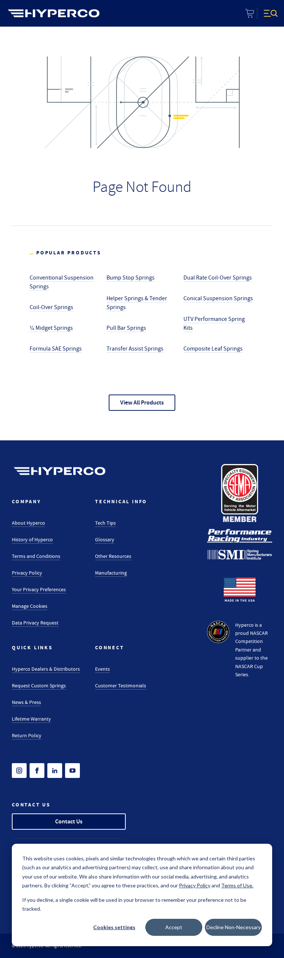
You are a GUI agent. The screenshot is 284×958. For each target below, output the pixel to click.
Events (102, 669)
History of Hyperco (32, 539)
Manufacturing (111, 572)
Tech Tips (105, 522)
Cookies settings (114, 927)
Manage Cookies (29, 606)
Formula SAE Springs (56, 348)
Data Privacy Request (35, 622)
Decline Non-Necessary (233, 927)
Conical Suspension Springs (218, 298)
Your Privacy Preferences (39, 589)
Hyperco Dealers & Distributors (46, 669)
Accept (173, 927)
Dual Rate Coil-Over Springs (217, 277)
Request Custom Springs (39, 685)
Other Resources (113, 556)
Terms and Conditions (36, 556)
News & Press (26, 702)
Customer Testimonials (120, 685)
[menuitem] (53, 13)
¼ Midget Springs (51, 328)
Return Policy (26, 735)
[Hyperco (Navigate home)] (59, 471)
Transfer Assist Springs (134, 348)
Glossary (104, 539)
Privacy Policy (27, 572)
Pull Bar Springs (126, 328)
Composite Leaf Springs (213, 348)
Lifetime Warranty (31, 718)
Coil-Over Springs (51, 307)
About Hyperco (28, 522)
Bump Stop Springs (130, 277)
